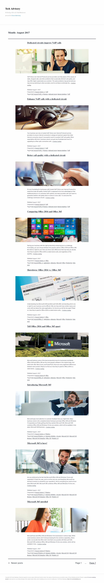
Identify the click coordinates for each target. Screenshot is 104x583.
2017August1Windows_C (38, 494)
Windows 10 (55, 438)
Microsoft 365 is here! (37, 443)
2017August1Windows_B (38, 553)
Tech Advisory (12, 8)
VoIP (46, 92)
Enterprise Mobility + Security (53, 436)
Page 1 (78, 563)
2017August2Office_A (37, 263)
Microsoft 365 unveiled (37, 501)
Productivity (69, 263)
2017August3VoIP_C (37, 150)
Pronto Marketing (16, 15)
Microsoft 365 (65, 436)
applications (47, 263)
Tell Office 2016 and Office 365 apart (43, 326)
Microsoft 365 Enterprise (38, 438)
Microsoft (58, 263)
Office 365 (48, 438)
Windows (47, 434)
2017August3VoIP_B (37, 206)
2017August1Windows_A (38, 436)
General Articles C (40, 148)
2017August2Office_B (37, 378)
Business (45, 94)
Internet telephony (62, 94)
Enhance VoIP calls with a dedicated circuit (47, 98)
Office (47, 260)
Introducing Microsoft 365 (39, 384)
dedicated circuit (53, 94)
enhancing (53, 263)
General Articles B (40, 204)
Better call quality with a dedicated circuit (46, 155)
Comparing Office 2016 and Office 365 (44, 211)
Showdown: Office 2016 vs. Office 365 (44, 269)
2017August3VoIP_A (37, 94)
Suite (74, 263)
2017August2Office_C (37, 319)
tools (28, 265)
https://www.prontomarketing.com (74, 579)
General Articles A (40, 92)
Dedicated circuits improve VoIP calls (44, 42)
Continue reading (57, 141)
